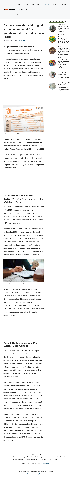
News (27, 9)
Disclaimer (47, 474)
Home (18, 4)
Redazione (30, 474)
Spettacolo (63, 4)
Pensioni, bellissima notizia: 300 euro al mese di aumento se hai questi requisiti (64, 75)
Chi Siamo (23, 474)
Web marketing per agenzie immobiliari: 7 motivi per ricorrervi (64, 29)
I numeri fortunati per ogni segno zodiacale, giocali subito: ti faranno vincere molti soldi (63, 40)
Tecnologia (20, 9)
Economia (46, 4)
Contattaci (46, 463)
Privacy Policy (38, 474)
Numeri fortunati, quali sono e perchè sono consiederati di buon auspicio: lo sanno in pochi (64, 51)
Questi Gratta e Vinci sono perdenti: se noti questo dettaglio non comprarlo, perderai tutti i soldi (64, 63)
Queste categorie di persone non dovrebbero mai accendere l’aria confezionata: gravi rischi (64, 86)
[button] (17, 14)
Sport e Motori (36, 4)
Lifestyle (54, 4)
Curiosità (25, 4)
